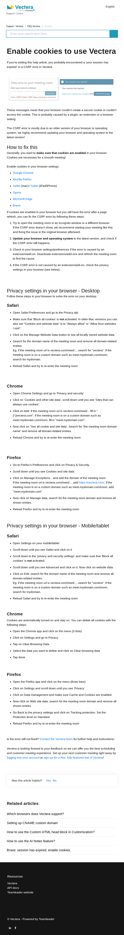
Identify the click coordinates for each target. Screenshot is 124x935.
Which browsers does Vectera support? (35, 814)
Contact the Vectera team (56, 739)
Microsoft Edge (22, 199)
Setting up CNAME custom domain (32, 823)
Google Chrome (23, 172)
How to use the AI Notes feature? (31, 841)
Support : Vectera (14, 26)
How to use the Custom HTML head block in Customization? (51, 832)
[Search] (114, 34)
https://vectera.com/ (91, 482)
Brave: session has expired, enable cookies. (39, 850)
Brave (17, 205)
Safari (16, 185)
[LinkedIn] (10, 928)
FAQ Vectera (33, 26)
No (55, 780)
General (48, 26)
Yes (48, 780)
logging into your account (23, 757)
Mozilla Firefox (22, 179)
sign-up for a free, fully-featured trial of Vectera (73, 757)
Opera (17, 192)
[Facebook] (15, 928)
